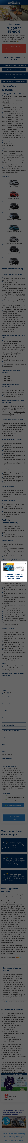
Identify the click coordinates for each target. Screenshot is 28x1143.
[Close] (25, 563)
